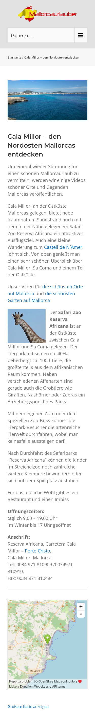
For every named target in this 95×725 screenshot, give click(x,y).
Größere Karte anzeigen (28, 706)
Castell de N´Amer (63, 247)
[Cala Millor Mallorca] (47, 100)
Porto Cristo (37, 551)
